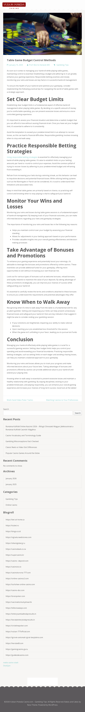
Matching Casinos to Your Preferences (62, 400)
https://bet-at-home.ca (15, 519)
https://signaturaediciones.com (18, 537)
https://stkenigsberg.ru (15, 543)
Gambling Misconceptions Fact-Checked (22, 441)
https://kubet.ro (12, 525)
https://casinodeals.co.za (16, 549)
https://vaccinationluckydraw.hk (19, 602)
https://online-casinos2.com (17, 578)
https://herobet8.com (14, 643)
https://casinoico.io (13, 567)
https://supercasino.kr (15, 555)
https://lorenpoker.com (15, 596)
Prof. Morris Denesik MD (39, 65)
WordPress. (53, 705)
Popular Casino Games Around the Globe (23, 453)
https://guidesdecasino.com (17, 655)
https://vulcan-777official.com (18, 631)
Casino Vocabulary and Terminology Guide (23, 435)
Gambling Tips (63, 65)
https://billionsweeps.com (16, 608)
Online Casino (11, 505)
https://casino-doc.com (15, 590)
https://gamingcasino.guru (17, 649)
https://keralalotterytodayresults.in (20, 620)
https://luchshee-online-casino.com (20, 584)
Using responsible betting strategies (22, 157)
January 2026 (11, 478)
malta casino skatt (10, 662)
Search (6, 409)
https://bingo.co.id (13, 531)
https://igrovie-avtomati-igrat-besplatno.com (24, 637)
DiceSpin (6, 665)
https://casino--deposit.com (17, 561)
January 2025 (11, 484)
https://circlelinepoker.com (17, 625)
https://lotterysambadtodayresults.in (21, 614)
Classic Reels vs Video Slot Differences (21, 447)
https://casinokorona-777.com (18, 572)
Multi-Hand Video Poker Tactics (20, 400)
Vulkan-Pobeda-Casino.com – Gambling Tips (28, 702)
